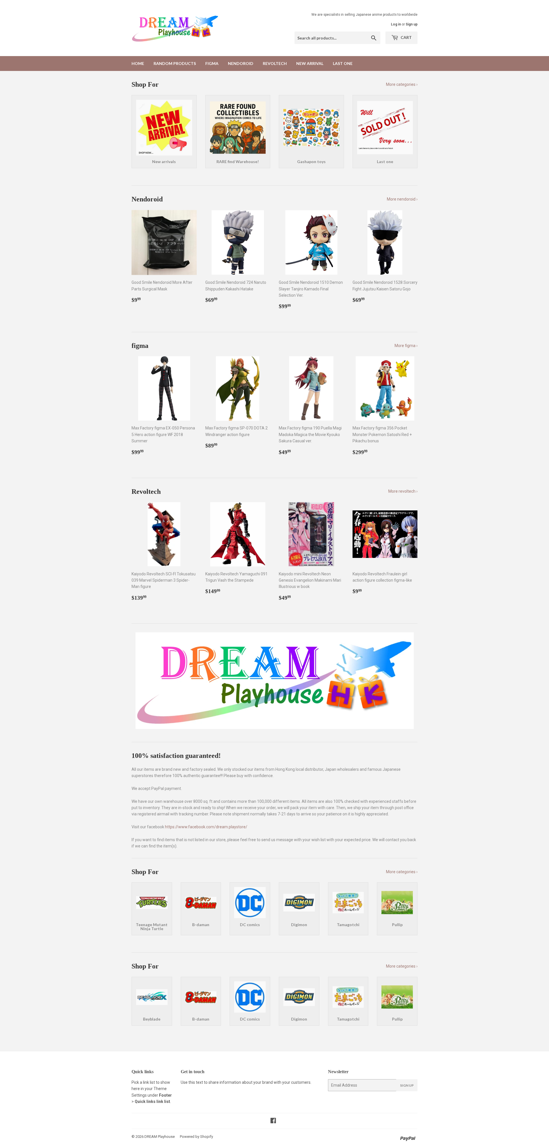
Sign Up (407, 1085)
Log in (396, 24)
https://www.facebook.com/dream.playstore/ (206, 827)
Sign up (411, 24)
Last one (343, 63)
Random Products (175, 63)
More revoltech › (402, 491)
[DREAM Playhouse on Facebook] (273, 1121)
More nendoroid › (402, 199)
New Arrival (309, 63)
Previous (143, 680)
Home (138, 63)
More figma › (406, 345)
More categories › (401, 84)
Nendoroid (240, 63)
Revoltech (275, 63)
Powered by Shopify (196, 1136)
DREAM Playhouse (159, 1136)
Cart (406, 37)
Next (405, 680)
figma (211, 63)
